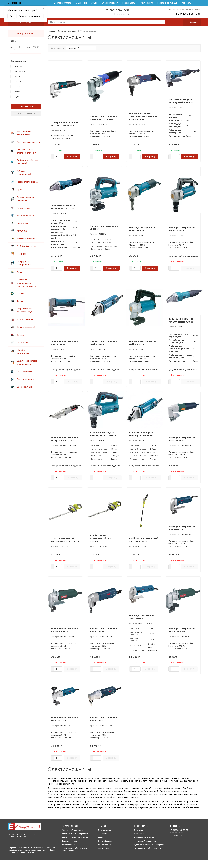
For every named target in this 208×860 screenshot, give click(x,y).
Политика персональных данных (41, 848)
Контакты (186, 3)
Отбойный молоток (26, 246)
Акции (94, 3)
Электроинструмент (67, 31)
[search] (161, 22)
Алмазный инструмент (144, 837)
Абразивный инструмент (73, 830)
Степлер (21, 293)
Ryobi (17, 97)
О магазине (81, 3)
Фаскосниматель (25, 319)
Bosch (18, 92)
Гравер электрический (27, 182)
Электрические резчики (28, 142)
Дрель (20, 189)
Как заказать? (129, 3)
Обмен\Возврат (110, 3)
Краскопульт (23, 223)
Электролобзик (24, 372)
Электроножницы (25, 379)
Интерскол (20, 71)
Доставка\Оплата (62, 3)
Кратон (18, 66)
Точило (20, 301)
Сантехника (139, 834)
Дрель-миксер (24, 208)
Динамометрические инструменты (150, 845)
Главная (51, 31)
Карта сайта (147, 3)
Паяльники (22, 254)
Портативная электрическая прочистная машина (26, 283)
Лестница (138, 830)
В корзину (72, 156)
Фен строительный (26, 327)
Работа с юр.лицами (167, 3)
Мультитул (22, 231)
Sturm (17, 76)
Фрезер (20, 335)
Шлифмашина (23, 342)
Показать (23, 106)
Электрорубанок (25, 387)
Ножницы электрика (27, 238)
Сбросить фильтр (26, 113)
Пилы (19, 272)
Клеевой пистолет (26, 215)
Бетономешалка (69, 845)
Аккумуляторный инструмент (75, 837)
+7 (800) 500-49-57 (116, 10)
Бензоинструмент (70, 841)
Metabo (18, 81)
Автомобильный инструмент (75, 834)
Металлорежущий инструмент (148, 848)
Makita (18, 86)
